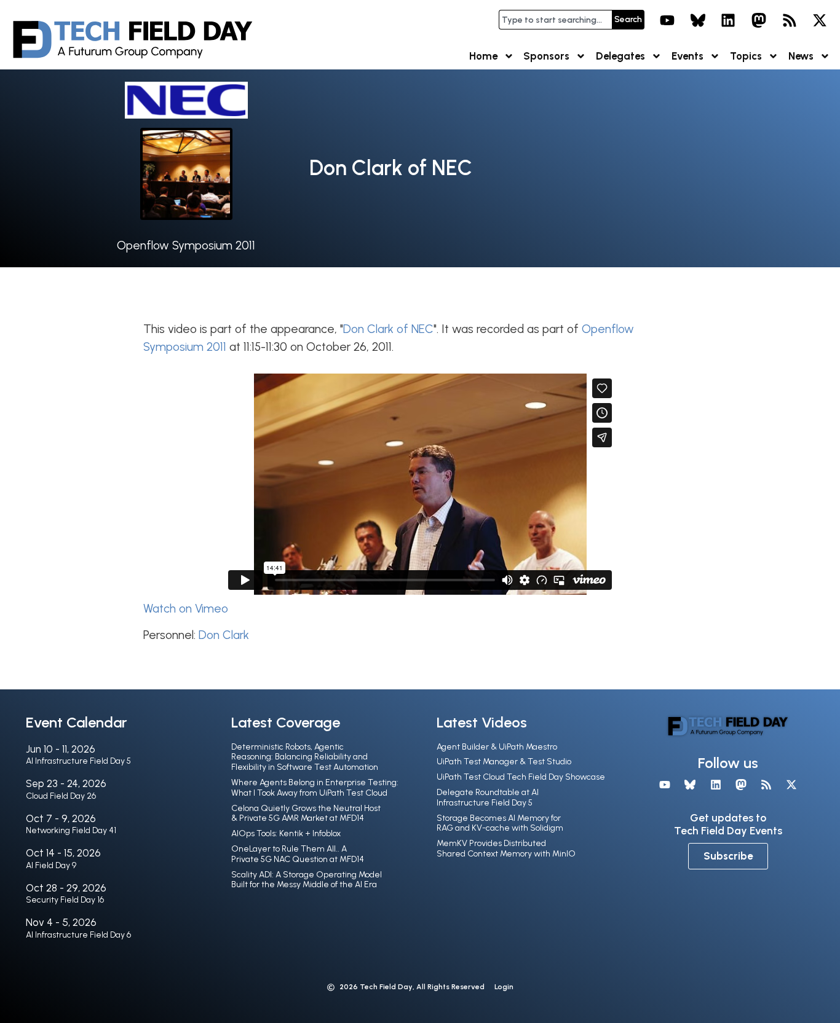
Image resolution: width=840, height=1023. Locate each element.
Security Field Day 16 (65, 900)
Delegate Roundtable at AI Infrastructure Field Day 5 (488, 797)
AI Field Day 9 (51, 865)
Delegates (620, 56)
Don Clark (224, 635)
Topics (746, 56)
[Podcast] (789, 20)
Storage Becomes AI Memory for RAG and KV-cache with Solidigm (500, 823)
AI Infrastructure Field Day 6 (78, 935)
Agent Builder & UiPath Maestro (497, 747)
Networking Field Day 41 (71, 830)
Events (687, 56)
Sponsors (546, 56)
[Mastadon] (758, 20)
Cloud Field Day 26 (61, 796)
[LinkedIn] (728, 20)
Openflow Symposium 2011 (186, 245)
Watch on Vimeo (185, 609)
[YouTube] (667, 20)
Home (483, 56)
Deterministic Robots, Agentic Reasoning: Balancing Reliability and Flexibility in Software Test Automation (304, 757)
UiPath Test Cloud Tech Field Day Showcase (521, 777)
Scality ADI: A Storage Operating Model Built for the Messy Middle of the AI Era (306, 879)
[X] (819, 20)
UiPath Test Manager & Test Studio (504, 761)
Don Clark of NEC (388, 329)
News (801, 56)
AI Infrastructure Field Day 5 (78, 761)
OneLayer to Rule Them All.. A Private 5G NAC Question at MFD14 (297, 854)
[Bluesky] (697, 20)
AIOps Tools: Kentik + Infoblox (286, 833)
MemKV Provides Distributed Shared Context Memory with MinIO (506, 848)
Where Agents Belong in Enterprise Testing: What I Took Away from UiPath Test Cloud (314, 787)
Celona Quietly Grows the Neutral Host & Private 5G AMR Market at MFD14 (306, 813)
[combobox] (555, 19)
